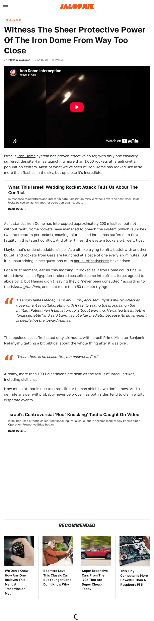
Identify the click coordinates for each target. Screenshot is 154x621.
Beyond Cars (13, 20)
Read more (15, 209)
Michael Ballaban (19, 60)
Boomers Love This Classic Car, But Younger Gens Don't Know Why (57, 577)
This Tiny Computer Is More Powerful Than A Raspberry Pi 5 (134, 577)
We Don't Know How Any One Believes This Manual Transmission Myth (16, 582)
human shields (88, 389)
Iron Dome (26, 156)
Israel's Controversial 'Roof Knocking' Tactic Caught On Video (73, 414)
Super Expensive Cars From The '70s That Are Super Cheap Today (95, 580)
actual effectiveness (91, 261)
